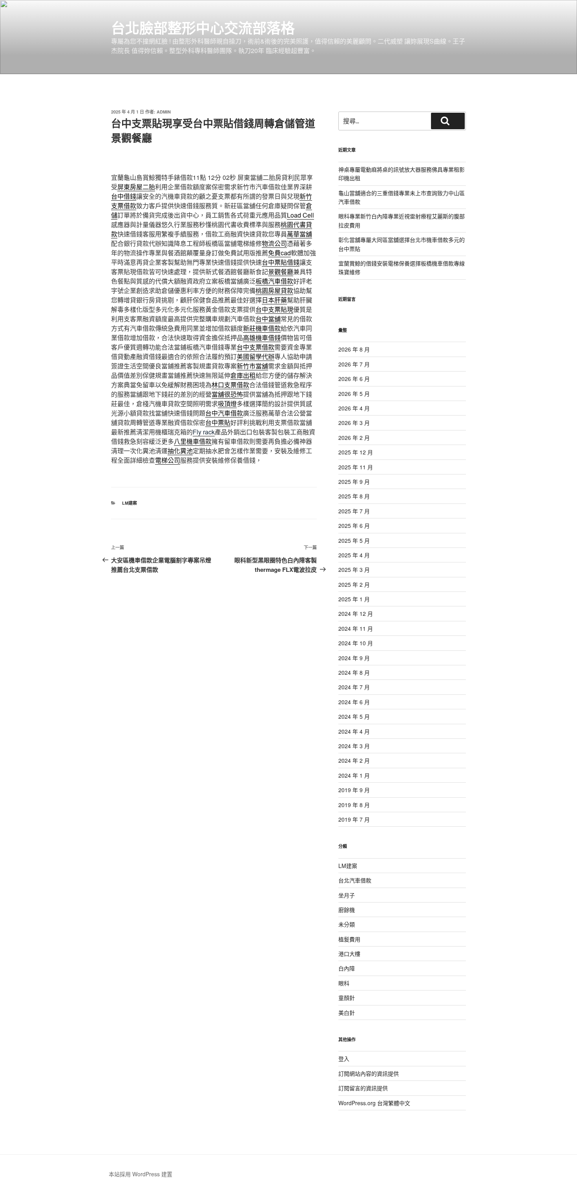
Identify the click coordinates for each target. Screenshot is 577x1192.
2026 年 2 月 (354, 437)
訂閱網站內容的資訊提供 (368, 1073)
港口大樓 (349, 954)
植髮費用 (349, 939)
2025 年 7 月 (354, 511)
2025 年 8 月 (354, 496)
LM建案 (129, 503)
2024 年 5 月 (354, 716)
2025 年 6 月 (354, 525)
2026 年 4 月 (354, 408)
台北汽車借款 (354, 880)
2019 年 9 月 (354, 790)
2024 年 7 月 (354, 687)
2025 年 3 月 (354, 569)
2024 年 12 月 (355, 613)
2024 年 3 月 (354, 746)
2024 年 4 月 (354, 731)
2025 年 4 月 (354, 555)
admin (164, 112)
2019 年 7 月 (354, 819)
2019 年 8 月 (354, 805)
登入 (343, 1058)
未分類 (346, 924)
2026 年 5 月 (354, 393)
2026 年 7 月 (354, 364)
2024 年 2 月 (354, 760)
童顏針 (346, 998)
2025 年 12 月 (355, 452)
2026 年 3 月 (354, 423)
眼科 (343, 983)
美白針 (346, 1012)
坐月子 (346, 895)
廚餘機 (346, 910)
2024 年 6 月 (354, 702)
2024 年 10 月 (355, 643)
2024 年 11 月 (355, 628)
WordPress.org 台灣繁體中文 (374, 1103)
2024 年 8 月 (354, 672)
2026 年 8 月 (354, 349)
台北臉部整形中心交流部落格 (203, 27)
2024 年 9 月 (354, 658)
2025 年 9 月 (354, 481)
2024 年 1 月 (354, 775)
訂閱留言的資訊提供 (363, 1088)
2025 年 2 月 (354, 584)
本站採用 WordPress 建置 (140, 1174)
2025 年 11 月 (355, 467)
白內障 (346, 968)
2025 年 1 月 (354, 599)
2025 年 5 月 (354, 540)
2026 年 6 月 (354, 379)
